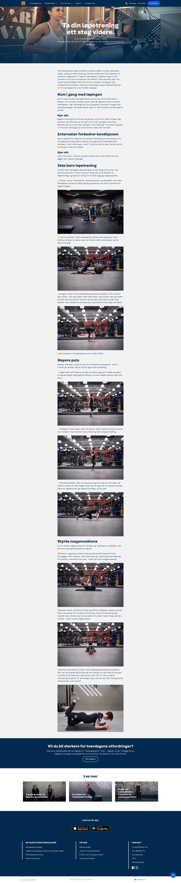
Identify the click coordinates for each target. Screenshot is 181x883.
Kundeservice (137, 855)
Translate (132, 3)
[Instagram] (137, 867)
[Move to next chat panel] (173, 875)
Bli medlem (154, 3)
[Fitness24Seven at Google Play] (100, 828)
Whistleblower (138, 862)
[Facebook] (133, 867)
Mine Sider (142, 3)
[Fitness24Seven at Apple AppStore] (81, 828)
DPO (134, 858)
